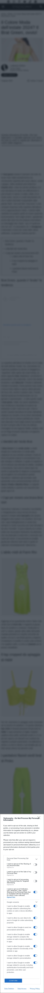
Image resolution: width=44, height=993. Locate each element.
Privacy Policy (35, 989)
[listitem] (22, 859)
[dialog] (22, 903)
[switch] (35, 864)
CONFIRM (13, 981)
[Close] (39, 818)
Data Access (22, 989)
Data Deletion (9, 989)
